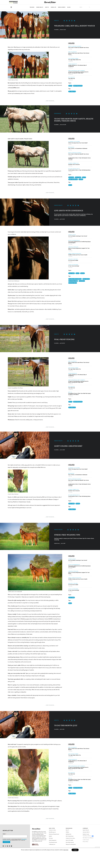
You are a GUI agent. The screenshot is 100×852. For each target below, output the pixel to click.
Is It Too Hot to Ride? (73, 260)
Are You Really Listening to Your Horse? (77, 236)
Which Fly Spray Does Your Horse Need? (78, 142)
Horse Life (53, 7)
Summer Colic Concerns (74, 164)
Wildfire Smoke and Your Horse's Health (77, 254)
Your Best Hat (71, 78)
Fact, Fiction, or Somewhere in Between (77, 148)
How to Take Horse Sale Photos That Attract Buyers (78, 54)
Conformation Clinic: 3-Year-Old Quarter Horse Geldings (79, 158)
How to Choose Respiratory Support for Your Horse (79, 249)
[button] (64, 20)
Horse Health (39, 7)
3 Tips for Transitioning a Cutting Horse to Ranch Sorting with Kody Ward (78, 72)
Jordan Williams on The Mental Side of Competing (77, 66)
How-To (47, 7)
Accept (75, 850)
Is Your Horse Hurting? (73, 266)
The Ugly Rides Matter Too (74, 59)
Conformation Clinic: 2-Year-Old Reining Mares (79, 170)
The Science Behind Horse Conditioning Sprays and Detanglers (79, 242)
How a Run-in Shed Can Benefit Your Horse (78, 47)
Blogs (68, 7)
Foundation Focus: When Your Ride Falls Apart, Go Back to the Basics (79, 394)
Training (32, 7)
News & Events (61, 7)
